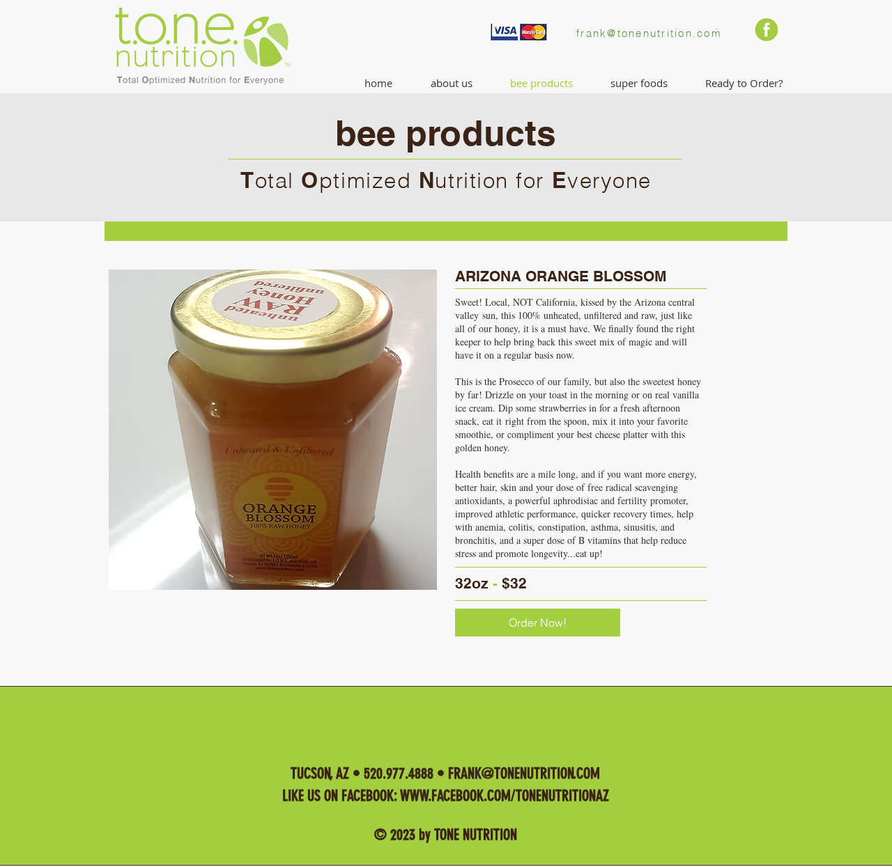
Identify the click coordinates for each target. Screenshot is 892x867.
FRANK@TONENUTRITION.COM (524, 773)
